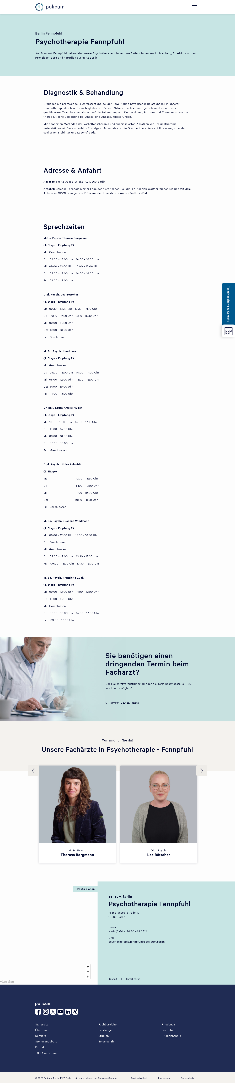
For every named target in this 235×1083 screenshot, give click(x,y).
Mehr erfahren (79, 799)
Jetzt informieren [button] (124, 703)
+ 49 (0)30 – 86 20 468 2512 (128, 931)
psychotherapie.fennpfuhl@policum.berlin (137, 941)
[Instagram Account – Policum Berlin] (46, 1012)
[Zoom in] (87, 966)
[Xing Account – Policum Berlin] (76, 1012)
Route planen (86, 889)
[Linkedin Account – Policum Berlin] (68, 1012)
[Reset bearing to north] (87, 976)
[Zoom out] (87, 971)
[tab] (113, 979)
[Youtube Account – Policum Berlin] (61, 1012)
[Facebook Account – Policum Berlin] (39, 1012)
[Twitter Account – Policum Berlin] (53, 1012)
